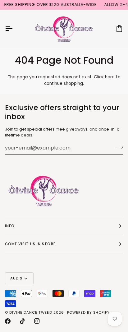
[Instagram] (37, 321)
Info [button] (10, 226)
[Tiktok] (22, 321)
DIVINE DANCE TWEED (30, 312)
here (110, 77)
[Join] (118, 147)
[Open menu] (14, 29)
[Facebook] (8, 321)
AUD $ (16, 278)
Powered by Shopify (88, 312)
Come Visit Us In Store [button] (30, 244)
